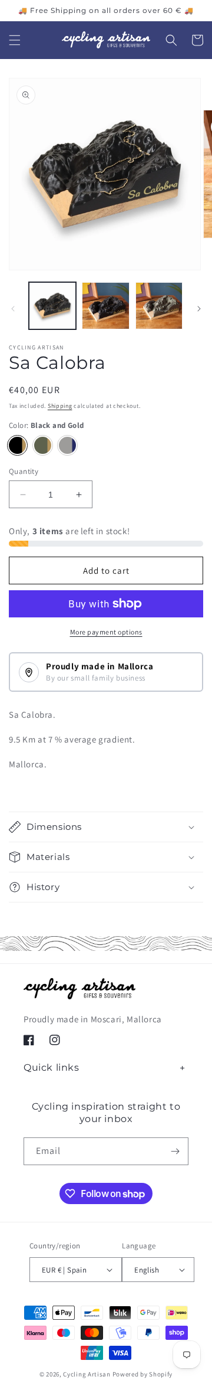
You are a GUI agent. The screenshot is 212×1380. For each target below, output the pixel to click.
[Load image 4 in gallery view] (105, 305)
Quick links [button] (52, 1067)
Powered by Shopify (142, 1374)
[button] (15, 40)
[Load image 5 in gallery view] (159, 305)
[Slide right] (199, 309)
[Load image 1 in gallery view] (52, 305)
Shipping (60, 406)
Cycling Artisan (87, 1374)
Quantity (23, 471)
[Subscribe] (175, 1151)
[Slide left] (13, 309)
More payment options (106, 631)
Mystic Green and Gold (42, 445)
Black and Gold (17, 445)
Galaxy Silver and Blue (67, 445)
